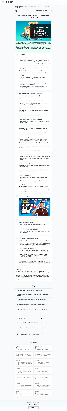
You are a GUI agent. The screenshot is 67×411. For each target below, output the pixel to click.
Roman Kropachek (21, 11)
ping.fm (9, 2)
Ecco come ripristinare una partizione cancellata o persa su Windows (24, 371)
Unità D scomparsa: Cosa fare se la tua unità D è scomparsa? (43, 394)
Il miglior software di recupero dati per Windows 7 (43, 363)
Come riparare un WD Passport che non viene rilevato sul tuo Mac (24, 379)
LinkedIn (36, 404)
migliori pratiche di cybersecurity (36, 262)
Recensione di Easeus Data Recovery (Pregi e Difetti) (42, 370)
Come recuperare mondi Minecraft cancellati (25, 394)
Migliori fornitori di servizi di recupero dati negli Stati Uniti (43, 349)
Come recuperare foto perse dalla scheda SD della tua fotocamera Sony (25, 363)
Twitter (31, 404)
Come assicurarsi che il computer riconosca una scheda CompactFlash (25, 386)
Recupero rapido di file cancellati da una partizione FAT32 (44, 355)
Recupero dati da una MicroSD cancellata (43, 378)
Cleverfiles (34, 171)
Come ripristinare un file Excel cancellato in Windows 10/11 (24, 349)
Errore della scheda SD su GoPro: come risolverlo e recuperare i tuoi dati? (44, 386)
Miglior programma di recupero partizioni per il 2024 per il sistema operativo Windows (25, 356)
